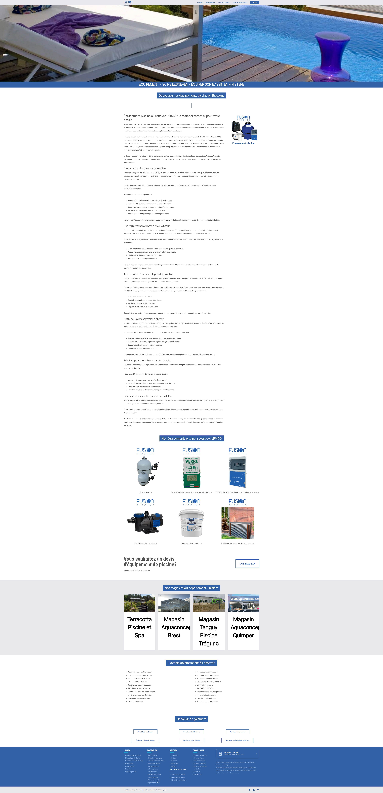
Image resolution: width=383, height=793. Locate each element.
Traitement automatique (156, 761)
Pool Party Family (130, 772)
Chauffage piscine (154, 763)
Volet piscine (152, 772)
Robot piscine (152, 755)
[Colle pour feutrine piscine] (191, 518)
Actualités (197, 769)
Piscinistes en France (178, 777)
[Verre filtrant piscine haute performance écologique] (191, 467)
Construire (174, 755)
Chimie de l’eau (153, 777)
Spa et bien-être (153, 783)
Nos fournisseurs (199, 761)
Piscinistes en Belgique (178, 780)
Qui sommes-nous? (200, 755)
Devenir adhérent (200, 763)
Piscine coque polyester (133, 755)
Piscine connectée (154, 780)
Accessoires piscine (154, 774)
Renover (174, 761)
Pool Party (128, 769)
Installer (174, 758)
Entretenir (174, 763)
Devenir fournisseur (200, 766)
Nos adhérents (199, 758)
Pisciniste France (150, 790)
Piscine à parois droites (132, 758)
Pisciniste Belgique (161, 790)
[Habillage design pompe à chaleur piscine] (237, 518)
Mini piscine (129, 763)
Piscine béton (129, 766)
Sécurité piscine (153, 766)
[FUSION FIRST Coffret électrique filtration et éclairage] (237, 467)
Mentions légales (140, 790)
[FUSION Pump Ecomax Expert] (145, 518)
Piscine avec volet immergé (134, 761)
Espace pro (198, 774)
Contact (197, 772)
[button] (247, 563)
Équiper (173, 766)
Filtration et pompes (155, 758)
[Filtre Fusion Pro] (145, 467)
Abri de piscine (153, 769)
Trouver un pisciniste (178, 774)
